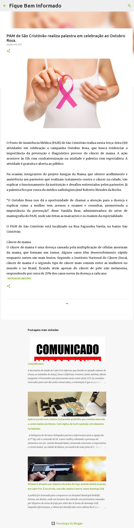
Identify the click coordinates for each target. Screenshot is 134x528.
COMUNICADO (36, 364)
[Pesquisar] (66, 6)
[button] (8, 51)
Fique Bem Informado (35, 5)
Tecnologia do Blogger (69, 523)
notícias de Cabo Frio (19, 278)
